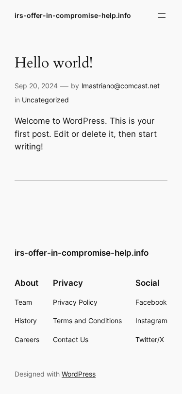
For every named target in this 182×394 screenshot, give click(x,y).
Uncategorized (45, 100)
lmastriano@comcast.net (121, 86)
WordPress (79, 374)
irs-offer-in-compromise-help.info (73, 15)
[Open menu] (161, 15)
